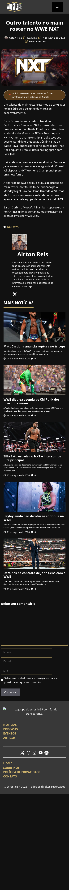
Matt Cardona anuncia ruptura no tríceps (34, 346)
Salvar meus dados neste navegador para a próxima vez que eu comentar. (30, 680)
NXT (9, 226)
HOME (7, 763)
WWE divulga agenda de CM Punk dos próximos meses (31, 401)
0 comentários (37, 41)
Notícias (32, 37)
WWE (16, 226)
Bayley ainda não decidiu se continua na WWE (34, 518)
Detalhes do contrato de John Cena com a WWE (34, 575)
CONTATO (10, 776)
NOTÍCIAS (10, 725)
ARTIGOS (9, 738)
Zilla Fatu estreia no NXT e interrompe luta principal (32, 458)
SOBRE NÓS (11, 768)
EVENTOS (9, 733)
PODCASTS (10, 729)
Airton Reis (15, 37)
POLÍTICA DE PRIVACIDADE (21, 772)
